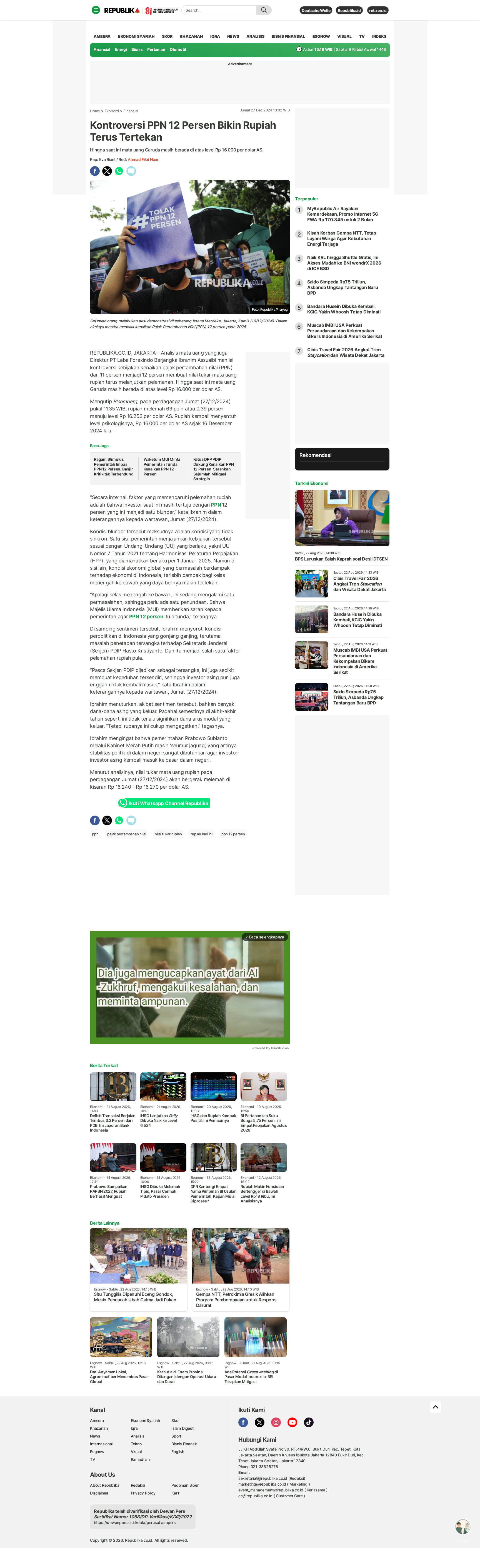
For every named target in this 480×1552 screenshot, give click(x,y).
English (177, 1451)
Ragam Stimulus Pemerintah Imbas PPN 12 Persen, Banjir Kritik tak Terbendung (114, 466)
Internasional (101, 1443)
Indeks (379, 36)
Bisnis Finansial (288, 36)
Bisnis (137, 49)
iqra (215, 36)
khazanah (191, 36)
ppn (95, 834)
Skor (175, 1420)
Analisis (137, 1436)
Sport (176, 1436)
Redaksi (138, 1485)
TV (362, 36)
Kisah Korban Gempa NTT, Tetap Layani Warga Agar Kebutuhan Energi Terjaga (341, 238)
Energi (121, 49)
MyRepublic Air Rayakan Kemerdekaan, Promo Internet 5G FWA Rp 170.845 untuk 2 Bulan (342, 214)
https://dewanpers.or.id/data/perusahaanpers (135, 1522)
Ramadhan (140, 1459)
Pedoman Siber (184, 1485)
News (95, 1436)
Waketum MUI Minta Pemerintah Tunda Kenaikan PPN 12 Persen (162, 466)
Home (95, 111)
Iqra (134, 1428)
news (233, 36)
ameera (102, 36)
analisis (255, 36)
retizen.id (378, 10)
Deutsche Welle (316, 10)
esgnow (321, 36)
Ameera (97, 1420)
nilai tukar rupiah (168, 834)
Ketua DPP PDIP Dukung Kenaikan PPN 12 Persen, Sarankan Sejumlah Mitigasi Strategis (213, 469)
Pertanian (156, 49)
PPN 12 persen (146, 616)
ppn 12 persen (233, 834)
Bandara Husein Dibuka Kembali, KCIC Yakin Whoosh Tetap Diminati (344, 309)
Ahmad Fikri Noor (143, 159)
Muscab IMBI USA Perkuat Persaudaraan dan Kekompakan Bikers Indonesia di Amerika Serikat (344, 330)
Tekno (136, 1443)
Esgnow (97, 1451)
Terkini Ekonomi (311, 483)
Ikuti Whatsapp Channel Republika (168, 803)
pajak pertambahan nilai (126, 834)
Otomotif (178, 49)
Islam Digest (182, 1428)
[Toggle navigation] (96, 10)
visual (344, 36)
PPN (216, 505)
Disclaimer (99, 1493)
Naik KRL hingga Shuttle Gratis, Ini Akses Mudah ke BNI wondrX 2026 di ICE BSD (344, 263)
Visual (136, 1451)
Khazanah (99, 1428)
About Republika (104, 1485)
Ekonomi (112, 111)
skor (167, 36)
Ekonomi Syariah (136, 36)
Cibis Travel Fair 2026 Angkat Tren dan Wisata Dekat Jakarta (345, 352)
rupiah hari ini (201, 834)
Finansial (102, 49)
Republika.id (349, 10)
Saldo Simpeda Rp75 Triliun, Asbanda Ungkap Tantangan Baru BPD (342, 287)
